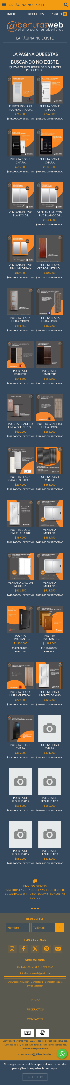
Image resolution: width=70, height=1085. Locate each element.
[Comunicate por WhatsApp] (62, 1054)
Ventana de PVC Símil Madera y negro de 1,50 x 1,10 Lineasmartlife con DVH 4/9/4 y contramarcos (20, 266)
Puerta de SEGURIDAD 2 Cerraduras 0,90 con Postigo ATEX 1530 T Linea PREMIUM (49, 852)
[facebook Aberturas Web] (23, 949)
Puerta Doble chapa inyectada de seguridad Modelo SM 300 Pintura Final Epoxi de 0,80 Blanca (49, 108)
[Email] (57, 949)
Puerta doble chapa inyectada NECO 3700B (20, 746)
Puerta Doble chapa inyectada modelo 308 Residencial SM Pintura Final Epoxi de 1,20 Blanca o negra (49, 160)
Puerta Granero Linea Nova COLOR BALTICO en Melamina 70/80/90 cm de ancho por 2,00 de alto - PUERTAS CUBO (49, 425)
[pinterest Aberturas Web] (46, 949)
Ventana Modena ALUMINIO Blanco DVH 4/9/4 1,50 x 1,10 (49, 531)
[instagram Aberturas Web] (12, 949)
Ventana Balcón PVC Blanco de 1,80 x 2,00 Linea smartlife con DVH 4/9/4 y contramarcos (49, 213)
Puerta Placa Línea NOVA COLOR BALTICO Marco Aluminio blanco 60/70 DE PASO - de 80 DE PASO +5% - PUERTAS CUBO (49, 319)
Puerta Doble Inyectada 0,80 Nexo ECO (49, 693)
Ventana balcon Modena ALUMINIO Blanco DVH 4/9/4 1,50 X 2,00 (20, 584)
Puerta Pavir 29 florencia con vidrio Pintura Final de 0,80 (20, 108)
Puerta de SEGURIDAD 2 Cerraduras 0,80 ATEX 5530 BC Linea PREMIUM (50, 799)
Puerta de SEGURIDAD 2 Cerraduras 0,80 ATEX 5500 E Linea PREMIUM (20, 799)
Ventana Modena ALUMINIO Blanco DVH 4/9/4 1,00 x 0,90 (49, 584)
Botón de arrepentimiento (36, 1048)
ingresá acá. (61, 1044)
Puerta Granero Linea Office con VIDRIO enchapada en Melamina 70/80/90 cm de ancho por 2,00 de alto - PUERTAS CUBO (20, 425)
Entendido (35, 1077)
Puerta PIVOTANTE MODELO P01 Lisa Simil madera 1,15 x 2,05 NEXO (49, 637)
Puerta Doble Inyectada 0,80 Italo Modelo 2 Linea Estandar (20, 531)
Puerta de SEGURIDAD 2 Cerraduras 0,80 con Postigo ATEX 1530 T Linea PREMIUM (20, 852)
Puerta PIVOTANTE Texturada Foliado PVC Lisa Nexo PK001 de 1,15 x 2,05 (20, 637)
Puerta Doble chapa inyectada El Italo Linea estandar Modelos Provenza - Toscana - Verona (49, 478)
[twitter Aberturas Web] (35, 949)
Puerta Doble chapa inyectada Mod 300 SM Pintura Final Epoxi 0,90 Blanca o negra (20, 160)
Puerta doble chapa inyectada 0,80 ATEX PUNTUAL (49, 746)
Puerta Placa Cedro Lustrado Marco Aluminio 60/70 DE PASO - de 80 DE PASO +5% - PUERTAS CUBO (49, 266)
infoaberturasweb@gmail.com (35, 973)
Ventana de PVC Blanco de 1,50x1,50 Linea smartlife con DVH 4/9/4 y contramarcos (20, 213)
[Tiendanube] (35, 1055)
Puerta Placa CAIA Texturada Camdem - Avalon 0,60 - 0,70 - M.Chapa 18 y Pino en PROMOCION (20, 478)
